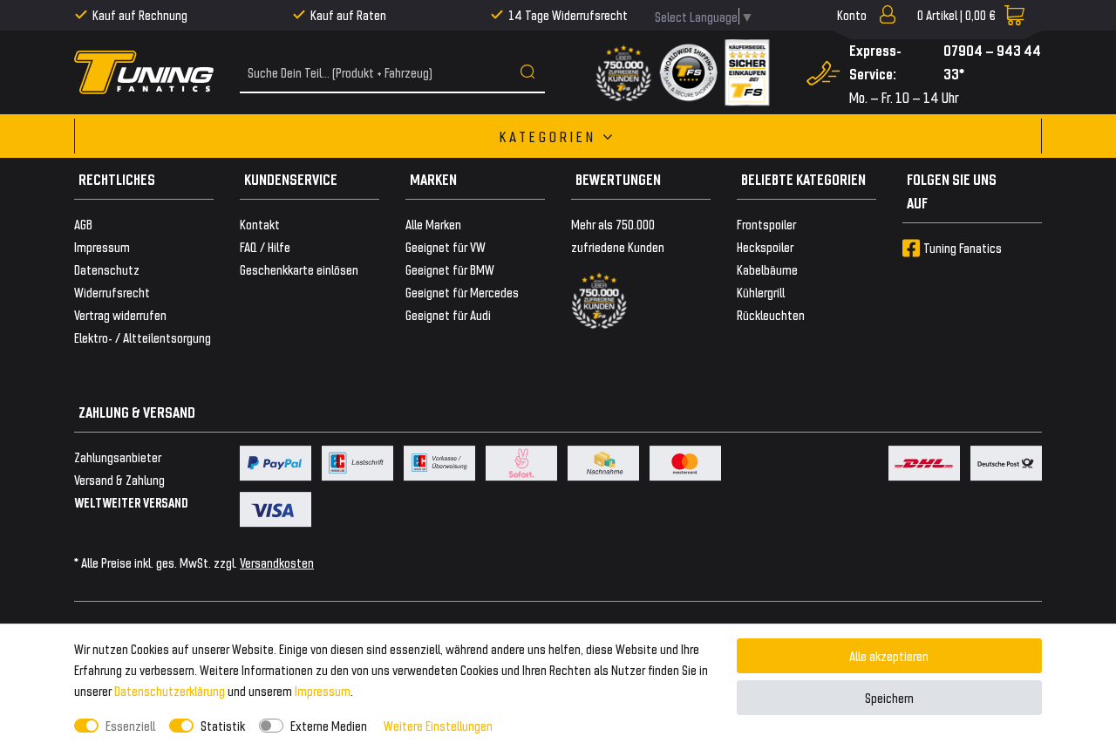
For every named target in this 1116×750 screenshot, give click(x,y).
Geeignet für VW (445, 246)
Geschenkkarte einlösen (299, 269)
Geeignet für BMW (449, 269)
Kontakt (260, 223)
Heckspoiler (765, 246)
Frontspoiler (766, 223)
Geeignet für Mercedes (462, 291)
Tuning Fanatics (962, 247)
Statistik (223, 725)
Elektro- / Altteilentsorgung (142, 337)
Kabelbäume (767, 269)
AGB (83, 223)
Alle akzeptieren (889, 655)
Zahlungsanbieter (117, 456)
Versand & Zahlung (119, 479)
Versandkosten (277, 562)
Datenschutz (107, 269)
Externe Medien (328, 725)
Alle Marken (433, 223)
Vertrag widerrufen (120, 314)
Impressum (322, 690)
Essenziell (130, 725)
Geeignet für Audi (448, 314)
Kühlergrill (761, 291)
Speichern (889, 697)
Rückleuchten (771, 314)
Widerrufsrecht (112, 291)
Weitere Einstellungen (438, 725)
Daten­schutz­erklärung (169, 690)
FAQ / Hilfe (265, 246)
